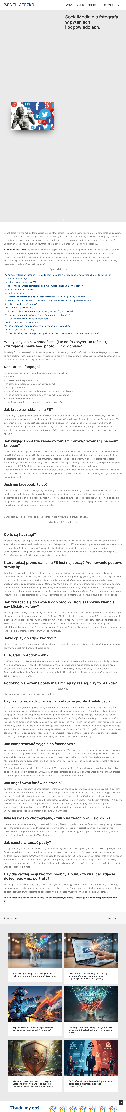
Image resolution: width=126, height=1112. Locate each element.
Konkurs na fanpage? (17, 278)
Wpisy (69, 5)
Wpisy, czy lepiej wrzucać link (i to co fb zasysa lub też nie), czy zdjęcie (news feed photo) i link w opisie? (58, 275)
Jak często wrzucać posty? (20, 329)
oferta (92, 5)
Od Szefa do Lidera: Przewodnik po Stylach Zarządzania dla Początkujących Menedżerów (90, 1084)
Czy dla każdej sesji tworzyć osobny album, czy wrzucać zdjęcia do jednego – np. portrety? (52, 333)
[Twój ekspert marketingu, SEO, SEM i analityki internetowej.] (19, 4)
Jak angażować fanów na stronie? (23, 322)
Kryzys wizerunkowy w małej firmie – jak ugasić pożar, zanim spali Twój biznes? (33, 1028)
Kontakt (108, 5)
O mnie (80, 5)
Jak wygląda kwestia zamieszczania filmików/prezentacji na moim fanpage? (44, 286)
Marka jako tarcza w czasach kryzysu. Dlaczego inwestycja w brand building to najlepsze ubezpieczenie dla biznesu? (33, 1084)
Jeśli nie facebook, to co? (19, 289)
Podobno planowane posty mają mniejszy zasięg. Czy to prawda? (39, 311)
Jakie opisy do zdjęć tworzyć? (21, 304)
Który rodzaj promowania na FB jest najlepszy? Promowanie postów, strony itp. (45, 297)
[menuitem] (69, 5)
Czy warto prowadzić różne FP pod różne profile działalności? (37, 315)
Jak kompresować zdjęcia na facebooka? (27, 318)
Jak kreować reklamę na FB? (20, 282)
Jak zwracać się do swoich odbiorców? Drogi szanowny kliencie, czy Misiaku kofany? (48, 300)
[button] (120, 5)
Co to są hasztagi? (15, 293)
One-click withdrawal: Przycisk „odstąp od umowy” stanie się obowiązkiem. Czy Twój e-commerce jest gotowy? (88, 976)
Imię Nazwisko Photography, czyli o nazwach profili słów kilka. (37, 326)
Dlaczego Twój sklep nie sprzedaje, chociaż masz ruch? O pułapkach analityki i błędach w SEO (90, 1030)
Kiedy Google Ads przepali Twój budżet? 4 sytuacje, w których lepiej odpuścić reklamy (34, 974)
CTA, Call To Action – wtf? (20, 307)
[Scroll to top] (121, 1102)
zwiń (64, 269)
